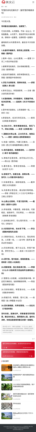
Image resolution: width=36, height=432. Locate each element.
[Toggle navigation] (33, 2)
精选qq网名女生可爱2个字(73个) (23, 414)
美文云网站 (16, 326)
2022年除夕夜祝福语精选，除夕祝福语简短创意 (24, 385)
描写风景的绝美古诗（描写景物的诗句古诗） (23, 395)
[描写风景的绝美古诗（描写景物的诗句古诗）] (6, 396)
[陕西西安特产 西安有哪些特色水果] (6, 377)
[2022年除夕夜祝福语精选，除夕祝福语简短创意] (6, 386)
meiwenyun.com (20, 426)
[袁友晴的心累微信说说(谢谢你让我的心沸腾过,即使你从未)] (6, 367)
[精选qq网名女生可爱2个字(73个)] (6, 415)
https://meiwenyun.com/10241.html (13, 328)
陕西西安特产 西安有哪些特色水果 (23, 376)
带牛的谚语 (17, 403)
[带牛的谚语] (6, 406)
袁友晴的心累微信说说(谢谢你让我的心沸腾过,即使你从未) (24, 366)
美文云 (14, 426)
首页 (2, 6)
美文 (15, 17)
